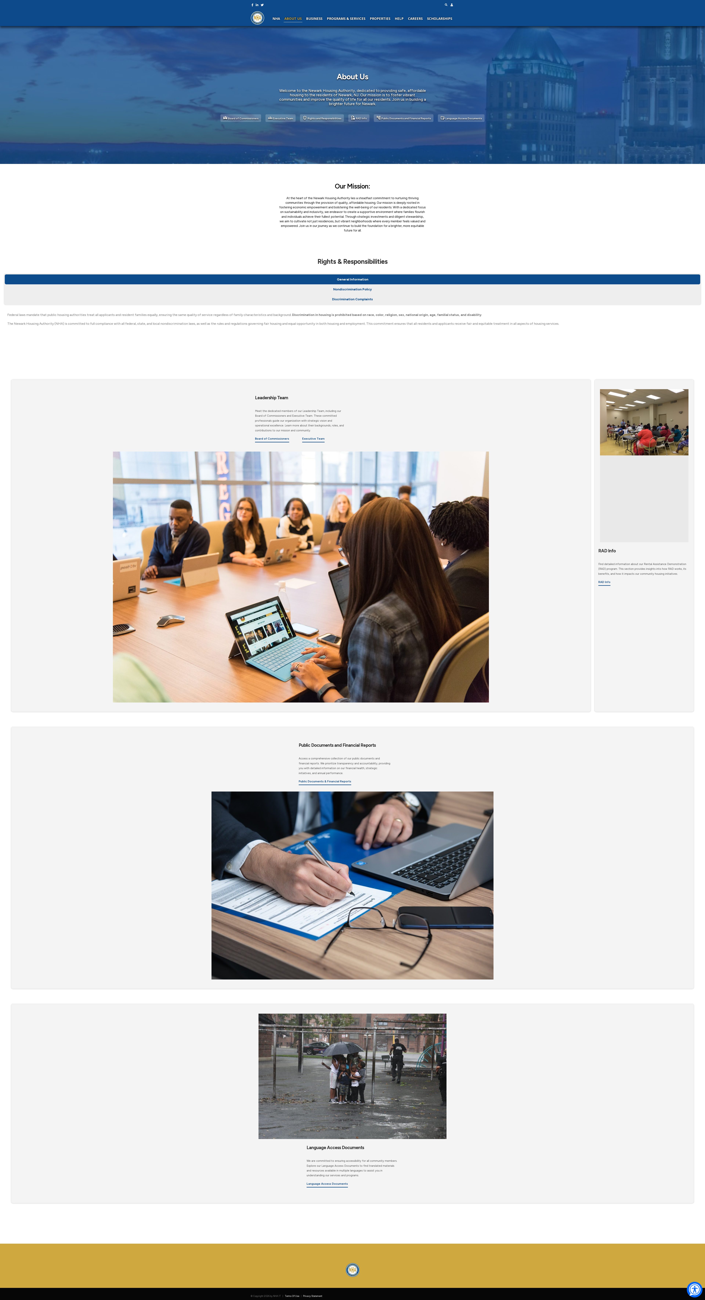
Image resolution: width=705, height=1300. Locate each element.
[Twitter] (262, 5)
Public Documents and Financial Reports (403, 117)
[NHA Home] (257, 17)
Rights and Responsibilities (322, 117)
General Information (352, 279)
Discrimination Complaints (352, 299)
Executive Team (280, 117)
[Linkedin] (257, 5)
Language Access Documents (461, 117)
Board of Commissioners (240, 117)
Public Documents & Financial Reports (325, 781)
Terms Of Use (292, 1296)
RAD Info (359, 117)
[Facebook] (252, 5)
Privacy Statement (312, 1296)
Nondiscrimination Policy (352, 289)
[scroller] (698, 1295)
